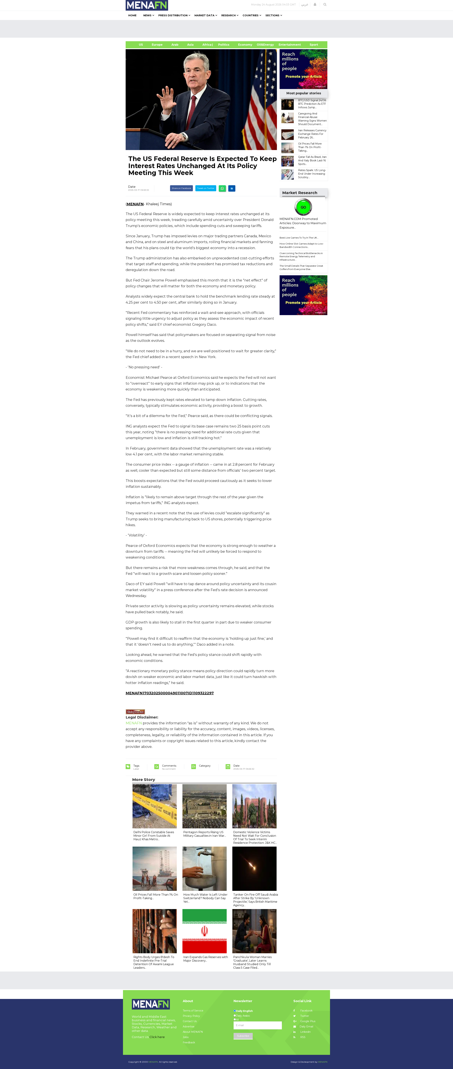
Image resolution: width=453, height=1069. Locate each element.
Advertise (188, 1026)
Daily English (244, 1011)
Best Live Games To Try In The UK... (299, 237)
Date (132, 186)
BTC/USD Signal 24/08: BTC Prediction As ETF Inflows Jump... (312, 104)
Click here (157, 1037)
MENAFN (135, 204)
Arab (175, 44)
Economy (245, 44)
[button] (315, 4)
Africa (206, 44)
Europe (157, 44)
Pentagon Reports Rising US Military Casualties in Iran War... (204, 834)
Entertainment (284, 44)
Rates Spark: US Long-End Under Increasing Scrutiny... (312, 174)
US (136, 44)
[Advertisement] (228, 29)
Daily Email (306, 1026)
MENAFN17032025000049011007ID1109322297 (170, 693)
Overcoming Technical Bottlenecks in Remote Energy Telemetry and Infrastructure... (301, 256)
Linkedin (305, 1031)
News (147, 15)
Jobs (185, 1037)
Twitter (304, 1016)
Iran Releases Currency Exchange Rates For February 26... (312, 134)
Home (132, 15)
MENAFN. (153, 1062)
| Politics (223, 44)
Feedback (189, 1042)
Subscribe (243, 1036)
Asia (190, 44)
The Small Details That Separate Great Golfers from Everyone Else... (301, 267)
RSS (302, 1037)
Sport (311, 44)
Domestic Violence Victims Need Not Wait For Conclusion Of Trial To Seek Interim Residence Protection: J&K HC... (255, 837)
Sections (272, 15)
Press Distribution (173, 15)
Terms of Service (193, 1010)
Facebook (306, 1010)
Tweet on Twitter (205, 188)
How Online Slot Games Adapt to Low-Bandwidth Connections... (302, 245)
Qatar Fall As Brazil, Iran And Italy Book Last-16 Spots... (312, 160)
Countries (251, 15)
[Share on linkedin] (231, 188)
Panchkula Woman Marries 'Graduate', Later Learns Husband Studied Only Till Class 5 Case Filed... (252, 962)
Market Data (204, 15)
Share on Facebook (181, 188)
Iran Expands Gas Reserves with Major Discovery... (205, 958)
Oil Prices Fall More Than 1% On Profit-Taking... (310, 147)
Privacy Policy (191, 1016)
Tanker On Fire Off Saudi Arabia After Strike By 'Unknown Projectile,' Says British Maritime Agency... (255, 900)
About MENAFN (193, 1031)
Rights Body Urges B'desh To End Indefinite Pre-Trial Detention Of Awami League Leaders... (153, 962)
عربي (304, 4)
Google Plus (307, 1021)
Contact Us (190, 1021)
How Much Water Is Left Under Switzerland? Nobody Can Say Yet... (205, 898)
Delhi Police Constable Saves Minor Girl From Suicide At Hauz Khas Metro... (153, 836)
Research (228, 15)
